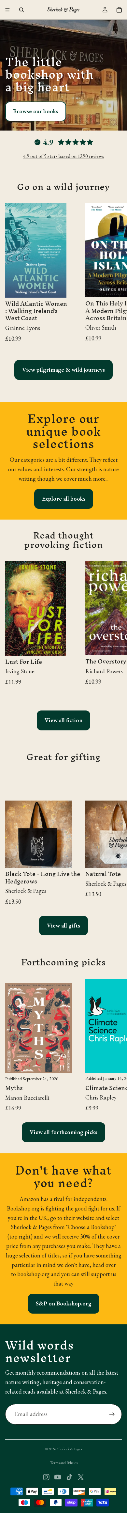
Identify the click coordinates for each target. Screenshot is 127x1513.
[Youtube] (58, 1477)
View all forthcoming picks (63, 1132)
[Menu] (7, 9)
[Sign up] (112, 1414)
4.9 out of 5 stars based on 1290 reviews (63, 156)
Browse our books (35, 111)
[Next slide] (114, 276)
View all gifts (63, 925)
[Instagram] (46, 1477)
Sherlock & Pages (69, 1449)
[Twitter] (81, 1477)
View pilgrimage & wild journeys (63, 369)
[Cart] (119, 10)
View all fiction (63, 720)
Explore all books (63, 498)
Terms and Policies (64, 1462)
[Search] (21, 10)
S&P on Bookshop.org (64, 1303)
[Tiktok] (69, 1477)
